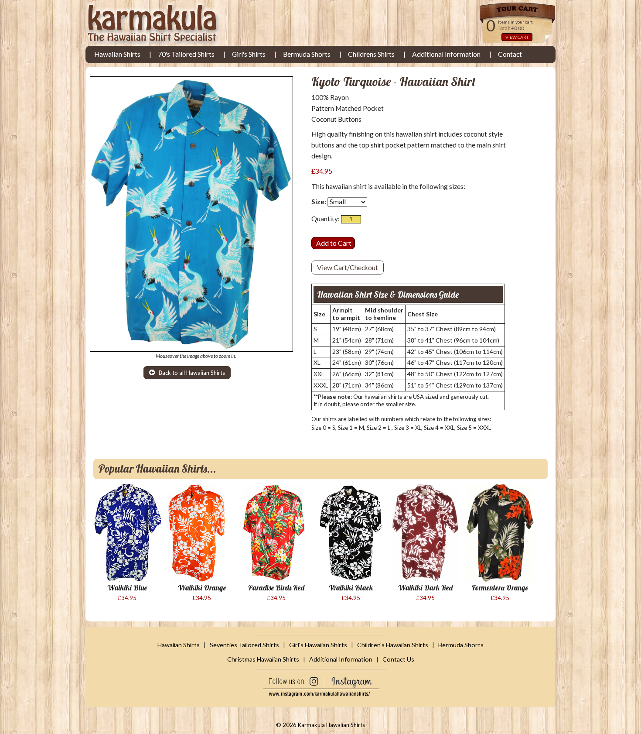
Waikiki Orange (202, 587)
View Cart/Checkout (347, 267)
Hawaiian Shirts (117, 54)
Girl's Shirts (249, 54)
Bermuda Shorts (307, 54)
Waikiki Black (351, 587)
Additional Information (446, 54)
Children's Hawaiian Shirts (392, 644)
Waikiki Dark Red (425, 587)
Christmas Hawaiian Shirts (263, 659)
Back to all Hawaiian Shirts (191, 372)
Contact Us (398, 659)
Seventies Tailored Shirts (244, 644)
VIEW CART (516, 37)
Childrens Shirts (371, 54)
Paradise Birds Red (276, 587)
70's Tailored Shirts (186, 54)
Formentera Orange (500, 587)
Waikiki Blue (127, 587)
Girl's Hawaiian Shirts (318, 644)
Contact (510, 54)
